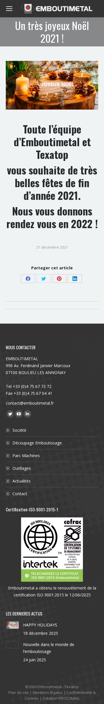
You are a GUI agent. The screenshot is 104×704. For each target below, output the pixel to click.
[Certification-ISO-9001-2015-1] (52, 549)
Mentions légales (48, 692)
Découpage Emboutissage (37, 443)
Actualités (21, 481)
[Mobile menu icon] (9, 8)
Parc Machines (26, 455)
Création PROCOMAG (60, 698)
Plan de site (18, 692)
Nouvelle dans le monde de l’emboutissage (48, 648)
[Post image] (12, 625)
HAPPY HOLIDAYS (40, 625)
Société (19, 430)
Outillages (21, 468)
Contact (19, 493)
